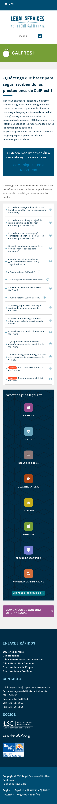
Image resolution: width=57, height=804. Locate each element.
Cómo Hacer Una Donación (19, 663)
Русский (7, 794)
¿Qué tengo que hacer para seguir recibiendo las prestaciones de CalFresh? (25, 308)
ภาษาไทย (35, 794)
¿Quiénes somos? (13, 651)
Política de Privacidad (15, 783)
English (7, 790)
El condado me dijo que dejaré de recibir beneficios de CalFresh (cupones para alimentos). (25, 223)
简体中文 (32, 790)
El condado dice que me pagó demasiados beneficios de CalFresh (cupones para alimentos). (26, 236)
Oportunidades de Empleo (18, 667)
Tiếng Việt (21, 794)
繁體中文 (45, 790)
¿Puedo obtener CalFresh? (21, 272)
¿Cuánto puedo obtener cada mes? (25, 279)
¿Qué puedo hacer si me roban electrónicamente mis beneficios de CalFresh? (26, 344)
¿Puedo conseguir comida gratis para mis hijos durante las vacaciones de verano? (27, 357)
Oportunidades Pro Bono (17, 671)
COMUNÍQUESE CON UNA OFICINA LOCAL (23, 611)
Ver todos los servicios (27, 593)
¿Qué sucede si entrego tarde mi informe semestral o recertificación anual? (25, 321)
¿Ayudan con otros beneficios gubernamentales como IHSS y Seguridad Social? (23, 262)
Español (19, 790)
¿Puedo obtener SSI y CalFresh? (24, 297)
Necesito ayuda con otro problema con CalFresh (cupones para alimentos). (25, 249)
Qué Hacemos (11, 655)
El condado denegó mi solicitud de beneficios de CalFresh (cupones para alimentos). (27, 210)
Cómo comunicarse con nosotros (23, 659)
